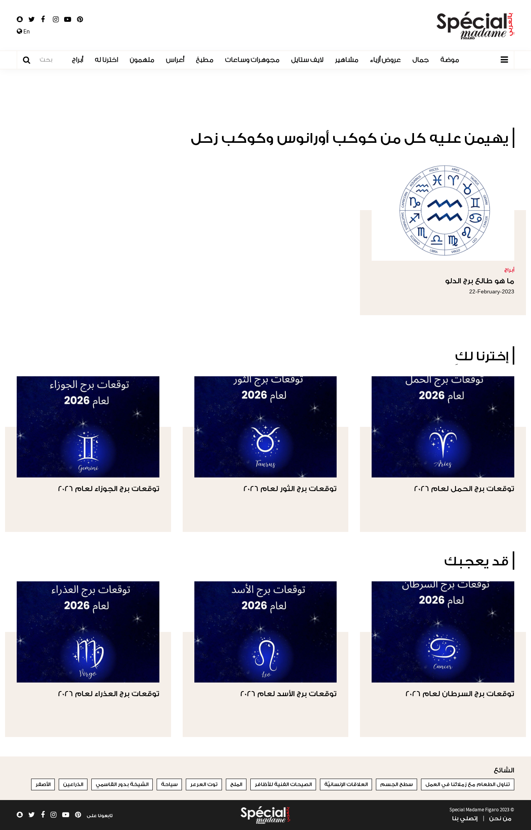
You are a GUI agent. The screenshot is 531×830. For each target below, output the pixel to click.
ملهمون (142, 59)
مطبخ (204, 59)
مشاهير (346, 59)
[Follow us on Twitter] (31, 19)
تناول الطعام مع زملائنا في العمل (467, 784)
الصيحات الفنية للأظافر (283, 784)
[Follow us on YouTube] (67, 19)
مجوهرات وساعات (252, 59)
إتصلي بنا (464, 818)
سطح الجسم (396, 784)
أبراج (77, 59)
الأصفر (43, 784)
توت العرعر (204, 784)
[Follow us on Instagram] (56, 19)
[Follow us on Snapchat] (20, 19)
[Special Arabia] (265, 815)
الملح (236, 784)
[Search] (30, 60)
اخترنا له (106, 59)
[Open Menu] (504, 60)
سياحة (169, 784)
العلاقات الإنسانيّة (346, 784)
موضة (449, 59)
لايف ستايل (307, 59)
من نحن (500, 818)
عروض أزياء (385, 59)
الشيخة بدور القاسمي (122, 784)
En (26, 31)
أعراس (175, 59)
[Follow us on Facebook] (43, 19)
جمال (420, 59)
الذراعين (73, 784)
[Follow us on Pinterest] (80, 19)
